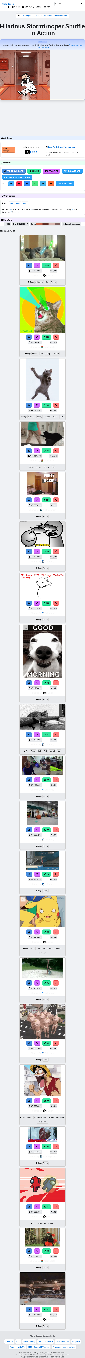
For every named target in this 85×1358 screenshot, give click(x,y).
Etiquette (76, 1341)
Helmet (54, 209)
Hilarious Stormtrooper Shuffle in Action (51, 16)
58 (47, 1146)
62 (47, 1043)
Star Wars (15, 209)
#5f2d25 (45, 224)
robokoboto (49, 347)
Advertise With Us (17, 1347)
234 (47, 265)
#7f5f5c (57, 224)
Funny (53, 282)
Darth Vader (25, 209)
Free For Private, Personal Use (61, 147)
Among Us (42, 1223)
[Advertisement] (42, 117)
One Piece (60, 1117)
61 (47, 983)
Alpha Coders (8, 4)
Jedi (60, 209)
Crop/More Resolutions (17, 177)
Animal (34, 354)
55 (47, 932)
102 (47, 603)
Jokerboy (49, 561)
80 (47, 1101)
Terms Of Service (45, 1341)
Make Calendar (72, 171)
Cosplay (67, 209)
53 (47, 1251)
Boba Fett (46, 209)
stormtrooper (15, 203)
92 (47, 683)
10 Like (35, 171)
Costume (15, 212)
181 (47, 337)
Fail (39, 751)
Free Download (14, 171)
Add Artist (6, 149)
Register (46, 7)
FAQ (18, 1341)
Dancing (31, 417)
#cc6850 (39, 224)
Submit (17, 7)
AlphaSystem (49, 510)
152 (47, 451)
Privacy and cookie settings (64, 1347)
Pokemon (41, 948)
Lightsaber (36, 209)
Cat (47, 282)
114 (47, 500)
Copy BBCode (65, 184)
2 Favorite (52, 171)
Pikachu (50, 948)
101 (47, 735)
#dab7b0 (52, 224)
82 (47, 830)
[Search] (81, 4)
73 (47, 874)
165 (47, 405)
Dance (54, 417)
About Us (9, 1341)
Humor (47, 417)
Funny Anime (42, 953)
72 (47, 780)
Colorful (56, 354)
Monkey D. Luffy (40, 1117)
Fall (45, 751)
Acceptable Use (62, 1341)
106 (47, 551)
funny (25, 203)
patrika (33, 152)
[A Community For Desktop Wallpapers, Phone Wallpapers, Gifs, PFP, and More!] (18, 16)
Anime (32, 948)
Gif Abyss (27, 16)
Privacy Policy (29, 1341)
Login (38, 7)
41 (47, 1309)
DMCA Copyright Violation (38, 1347)
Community (29, 7)
